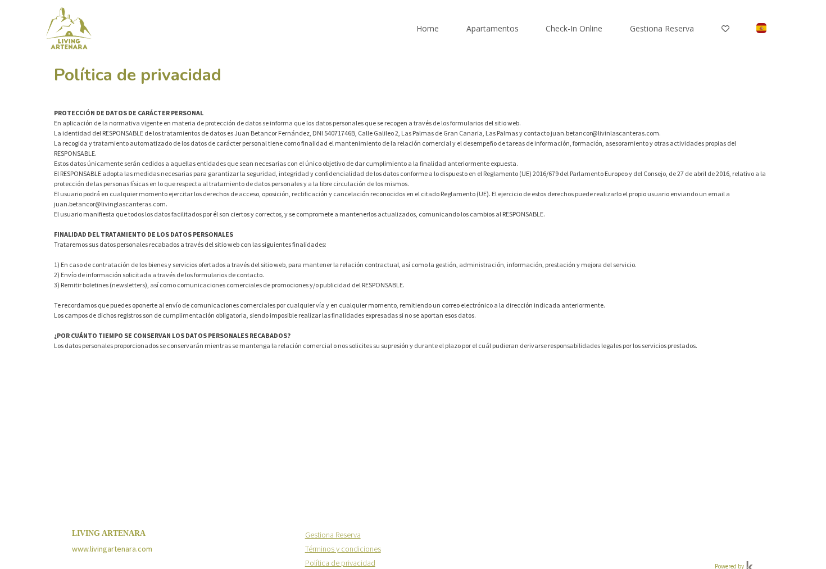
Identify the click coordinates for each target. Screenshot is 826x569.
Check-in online (574, 28)
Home (427, 28)
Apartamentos (492, 28)
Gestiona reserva (662, 28)
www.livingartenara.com (112, 549)
